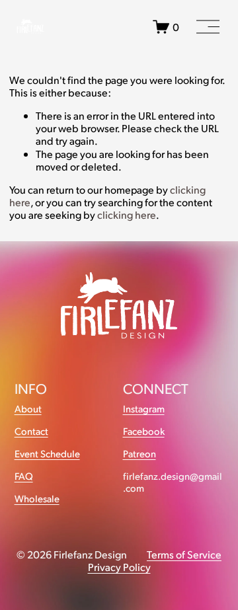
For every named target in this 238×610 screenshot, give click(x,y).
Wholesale (37, 498)
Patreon (139, 453)
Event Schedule (47, 453)
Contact (31, 431)
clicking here (126, 214)
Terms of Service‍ (184, 554)
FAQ (24, 476)
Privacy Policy (119, 566)
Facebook (144, 431)
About (28, 408)
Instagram (144, 408)
